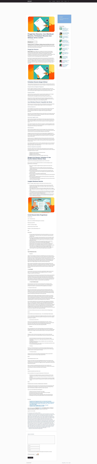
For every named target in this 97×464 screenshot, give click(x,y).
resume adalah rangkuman (31, 425)
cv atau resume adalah (34, 415)
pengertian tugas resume (45, 420)
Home (50, 1)
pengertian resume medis (34, 419)
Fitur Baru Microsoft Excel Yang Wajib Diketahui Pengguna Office (65, 37)
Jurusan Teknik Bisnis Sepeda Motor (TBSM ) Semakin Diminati (65, 33)
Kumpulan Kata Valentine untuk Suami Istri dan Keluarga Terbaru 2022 (37, 427)
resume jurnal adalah (47, 425)
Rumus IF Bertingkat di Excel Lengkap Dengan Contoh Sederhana (65, 65)
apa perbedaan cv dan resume (38, 413)
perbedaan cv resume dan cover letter (34, 422)
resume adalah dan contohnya (31, 424)
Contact (65, 1)
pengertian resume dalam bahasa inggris (39, 417)
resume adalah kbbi (38, 424)
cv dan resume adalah (40, 415)
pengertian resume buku (31, 417)
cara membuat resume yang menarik (40, 414)
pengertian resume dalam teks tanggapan (34, 418)
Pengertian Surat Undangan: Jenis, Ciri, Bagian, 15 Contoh (39, 405)
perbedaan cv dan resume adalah (41, 421)
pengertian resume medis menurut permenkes (44, 419)
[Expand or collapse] (36, 42)
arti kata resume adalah (46, 413)
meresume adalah (42, 416)
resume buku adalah (37, 425)
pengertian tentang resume (37, 420)
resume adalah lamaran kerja (44, 424)
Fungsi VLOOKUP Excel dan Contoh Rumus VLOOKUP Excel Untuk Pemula (65, 45)
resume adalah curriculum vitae (33, 423)
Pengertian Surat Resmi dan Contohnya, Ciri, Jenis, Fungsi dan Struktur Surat (42, 402)
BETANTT (30, 1)
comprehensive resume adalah (49, 414)
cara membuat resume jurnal (31, 414)
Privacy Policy (64, 462)
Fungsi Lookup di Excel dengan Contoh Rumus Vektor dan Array (65, 53)
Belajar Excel (58, 1)
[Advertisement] (48, 8)
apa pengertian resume (31, 413)
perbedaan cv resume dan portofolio (44, 422)
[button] (68, 1)
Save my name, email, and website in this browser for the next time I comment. (40, 451)
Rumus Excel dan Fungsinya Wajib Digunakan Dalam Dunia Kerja (65, 57)
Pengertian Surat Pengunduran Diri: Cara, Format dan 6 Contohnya (40, 401)
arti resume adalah (51, 413)
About (62, 1)
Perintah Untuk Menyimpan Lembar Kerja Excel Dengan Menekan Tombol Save (65, 41)
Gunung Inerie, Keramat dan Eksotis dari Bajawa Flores (35, 428)
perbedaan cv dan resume (33, 421)
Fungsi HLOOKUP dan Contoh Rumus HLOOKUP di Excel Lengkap (65, 49)
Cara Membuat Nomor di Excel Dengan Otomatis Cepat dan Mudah (65, 61)
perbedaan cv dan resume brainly (49, 421)
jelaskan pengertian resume (46, 415)
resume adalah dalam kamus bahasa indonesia (48, 423)
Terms (67, 462)
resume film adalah (42, 425)
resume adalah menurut (51, 424)
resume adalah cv (40, 423)
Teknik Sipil (53, 1)
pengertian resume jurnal (43, 418)
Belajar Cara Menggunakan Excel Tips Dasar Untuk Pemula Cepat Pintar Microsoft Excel (65, 29)
